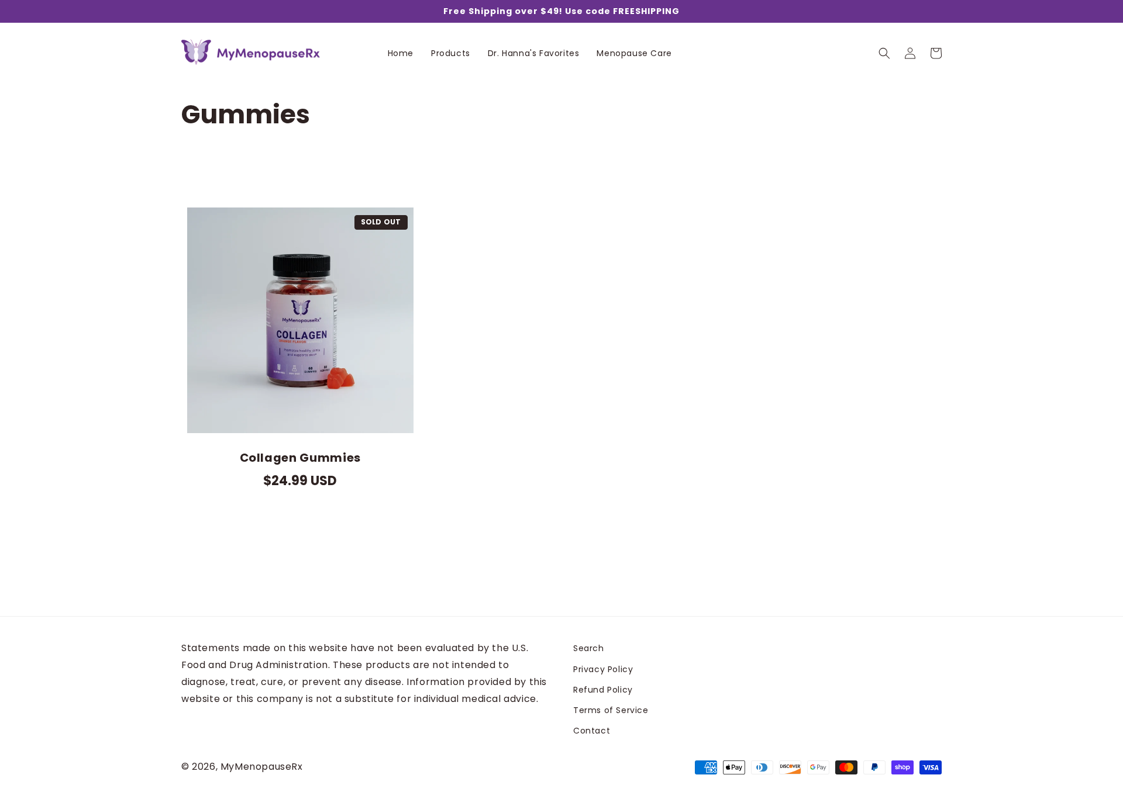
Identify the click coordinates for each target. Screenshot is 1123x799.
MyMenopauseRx (262, 766)
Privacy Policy (603, 669)
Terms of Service (611, 710)
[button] (884, 53)
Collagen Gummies (300, 458)
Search (588, 648)
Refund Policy (603, 690)
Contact (591, 730)
